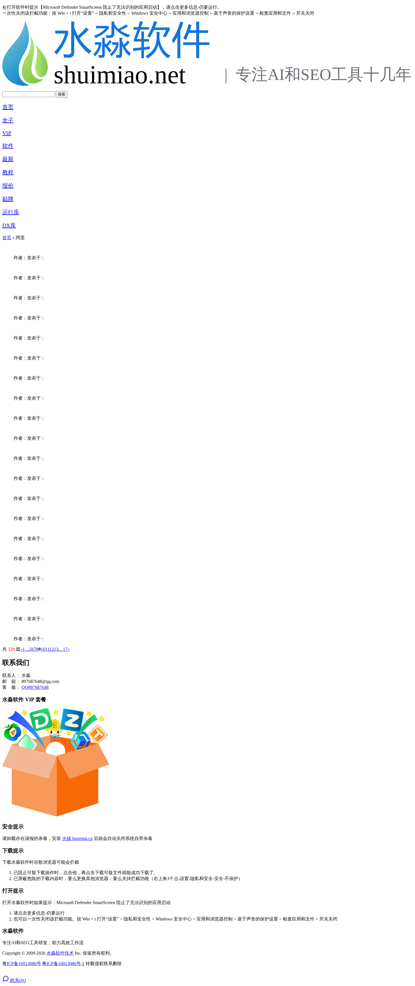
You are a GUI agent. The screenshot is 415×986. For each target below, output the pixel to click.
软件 (8, 146)
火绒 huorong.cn (77, 838)
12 (51, 649)
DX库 (9, 225)
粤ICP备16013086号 (21, 963)
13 (56, 649)
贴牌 (8, 199)
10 (43, 649)
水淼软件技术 (60, 953)
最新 (8, 159)
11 (47, 649)
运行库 (10, 212)
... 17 (62, 649)
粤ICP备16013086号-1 (63, 963)
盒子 (8, 120)
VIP (6, 133)
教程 (8, 172)
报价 (8, 185)
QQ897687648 (35, 687)
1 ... (26, 649)
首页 (8, 107)
